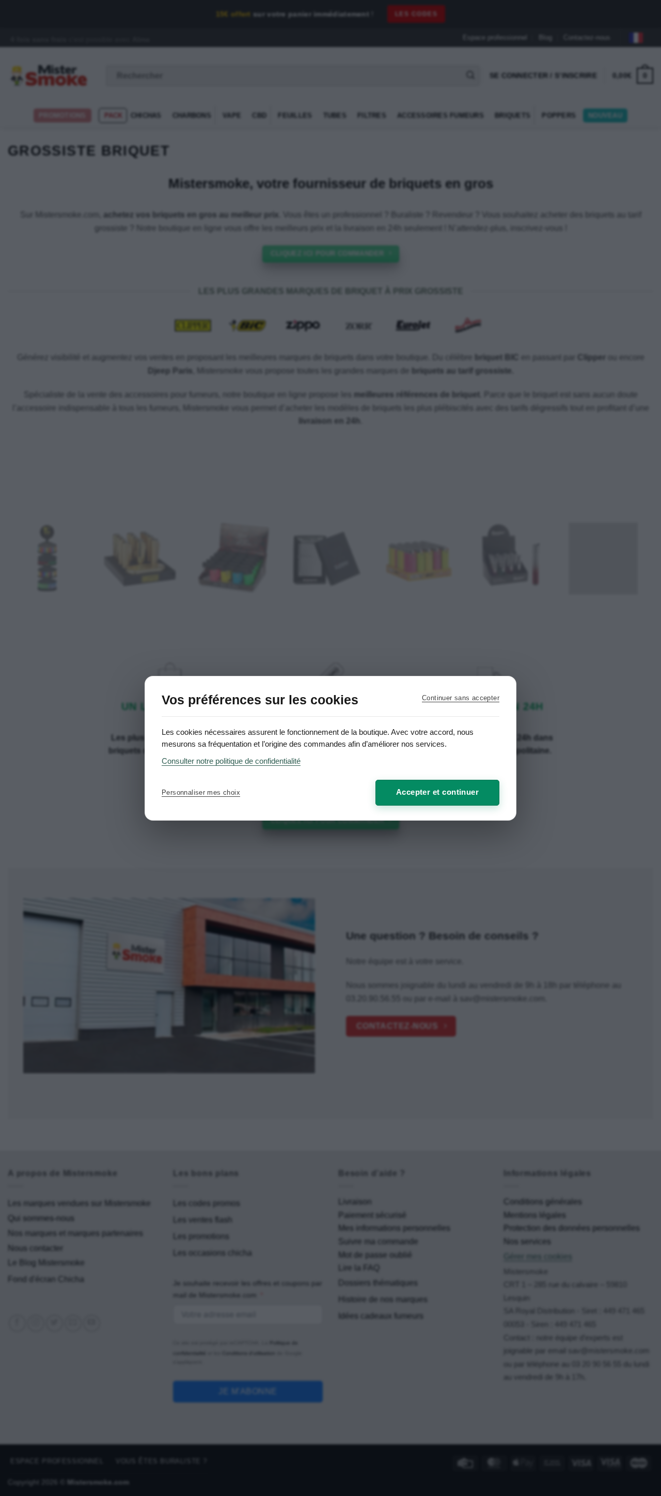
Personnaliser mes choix (201, 792)
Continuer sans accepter (460, 698)
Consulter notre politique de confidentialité (231, 761)
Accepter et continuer (437, 792)
